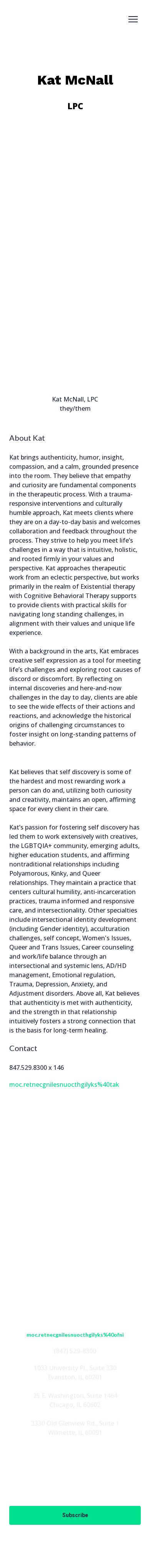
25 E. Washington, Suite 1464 (75, 1395)
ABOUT (75, 1228)
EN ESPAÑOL (75, 1278)
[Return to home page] (32, 19)
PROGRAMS (75, 1253)
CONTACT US (75, 1290)
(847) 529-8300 (75, 1351)
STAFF (75, 1241)
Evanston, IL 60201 (75, 1377)
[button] (49, 1199)
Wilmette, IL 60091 (75, 1432)
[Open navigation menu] (133, 19)
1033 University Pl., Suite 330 (75, 1368)
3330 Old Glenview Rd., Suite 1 (75, 1423)
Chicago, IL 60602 (75, 1405)
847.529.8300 (28, 1067)
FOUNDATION (75, 1265)
